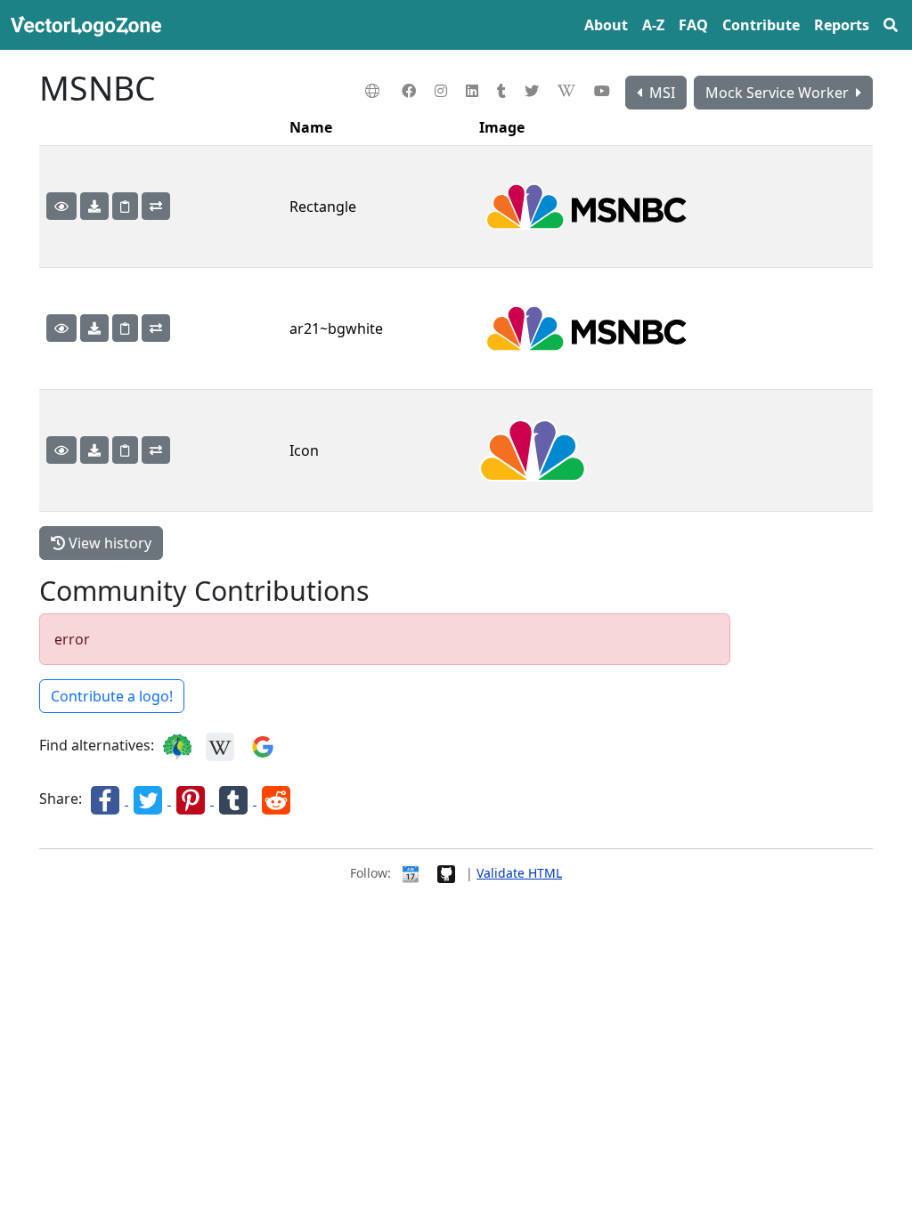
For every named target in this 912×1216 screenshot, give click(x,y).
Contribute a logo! (112, 696)
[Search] (890, 25)
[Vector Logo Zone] (89, 25)
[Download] (94, 206)
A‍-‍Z (653, 25)
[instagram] (443, 91)
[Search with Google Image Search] (262, 746)
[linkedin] (474, 91)
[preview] (61, 206)
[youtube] (604, 91)
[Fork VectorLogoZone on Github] (446, 872)
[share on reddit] (276, 799)
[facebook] (411, 91)
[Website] (374, 91)
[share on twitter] (149, 799)
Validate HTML (519, 872)
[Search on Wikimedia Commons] (220, 746)
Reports (841, 25)
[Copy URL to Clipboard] (125, 206)
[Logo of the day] (411, 872)
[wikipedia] (568, 91)
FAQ (693, 25)
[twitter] (533, 91)
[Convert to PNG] (156, 206)
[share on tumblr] (235, 799)
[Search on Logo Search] (177, 746)
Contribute (761, 25)
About (606, 25)
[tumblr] (503, 91)
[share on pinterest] (192, 799)
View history (108, 543)
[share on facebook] (107, 799)
